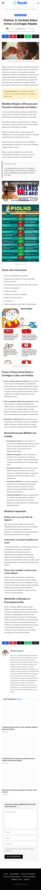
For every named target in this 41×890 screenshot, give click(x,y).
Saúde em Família (20, 15)
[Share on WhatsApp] (28, 36)
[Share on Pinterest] (12, 36)
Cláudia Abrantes (20, 29)
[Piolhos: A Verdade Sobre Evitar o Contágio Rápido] (20, 51)
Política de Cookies (28, 874)
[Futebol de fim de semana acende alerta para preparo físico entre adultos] (20, 745)
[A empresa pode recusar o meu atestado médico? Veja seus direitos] (20, 714)
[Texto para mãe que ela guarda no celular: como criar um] (20, 777)
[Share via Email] (20, 36)
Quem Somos (14, 874)
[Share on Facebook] (5, 36)
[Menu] (3, 3)
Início (6, 9)
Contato (27, 879)
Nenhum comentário (13, 31)
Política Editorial (29, 876)
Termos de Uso (16, 879)
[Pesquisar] (38, 3)
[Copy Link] (35, 36)
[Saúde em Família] (20, 3)
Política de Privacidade (12, 876)
